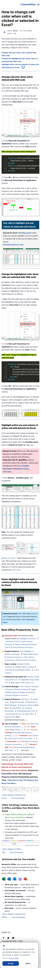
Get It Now (16, 570)
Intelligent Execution (28, 638)
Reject (28, 963)
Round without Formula (26, 660)
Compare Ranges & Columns (16, 695)
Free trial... (7, 472)
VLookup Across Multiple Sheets (18, 670)
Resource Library (26, 705)
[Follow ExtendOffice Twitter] (8, 938)
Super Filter (29, 714)
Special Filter (10, 717)
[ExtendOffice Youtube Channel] (13, 938)
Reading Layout (25, 233)
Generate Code (12, 641)
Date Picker (16, 708)
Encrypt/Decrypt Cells (26, 711)
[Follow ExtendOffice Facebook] (3, 938)
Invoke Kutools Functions (22, 647)
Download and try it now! (13, 245)
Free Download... (18, 798)
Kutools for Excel (8, 558)
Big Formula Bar (18, 702)
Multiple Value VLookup (24, 667)
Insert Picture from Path (22, 738)
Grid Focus (25, 699)
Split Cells (9, 750)
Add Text (34, 724)
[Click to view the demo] (22, 67)
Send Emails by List (13, 714)
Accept (10, 963)
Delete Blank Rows (30, 654)
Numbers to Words (30, 741)
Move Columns (22, 689)
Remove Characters (12, 727)
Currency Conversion (13, 744)
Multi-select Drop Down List (22, 683)
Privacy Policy (14, 958)
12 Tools (24, 724)
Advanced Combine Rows (24, 747)
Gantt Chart (15, 730)
